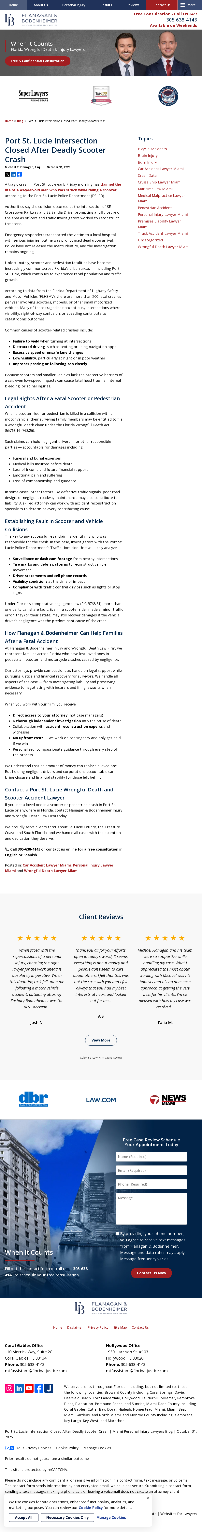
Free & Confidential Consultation (38, 61)
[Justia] (48, 1388)
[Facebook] (39, 1388)
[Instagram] (9, 1388)
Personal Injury (73, 5)
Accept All (23, 1517)
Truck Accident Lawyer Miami (163, 233)
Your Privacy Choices (33, 1447)
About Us (41, 5)
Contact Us (161, 5)
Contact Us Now (151, 1272)
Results (106, 5)
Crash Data (147, 175)
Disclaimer (75, 1327)
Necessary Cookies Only (67, 1517)
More (192, 5)
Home (13, 5)
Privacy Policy (98, 1327)
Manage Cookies (97, 1447)
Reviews (133, 5)
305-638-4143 (181, 19)
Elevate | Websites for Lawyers (164, 1513)
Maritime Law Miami (155, 188)
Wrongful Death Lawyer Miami (51, 870)
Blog (20, 121)
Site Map (120, 1327)
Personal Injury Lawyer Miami (163, 214)
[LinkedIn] (19, 1388)
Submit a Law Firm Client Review (101, 1057)
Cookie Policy (67, 1447)
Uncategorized (150, 240)
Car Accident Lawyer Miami (47, 865)
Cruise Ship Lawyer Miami (159, 182)
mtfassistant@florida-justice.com (36, 1370)
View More (101, 1040)
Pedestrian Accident (155, 207)
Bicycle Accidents (152, 148)
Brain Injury (148, 155)
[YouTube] (29, 1388)
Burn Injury (147, 162)
